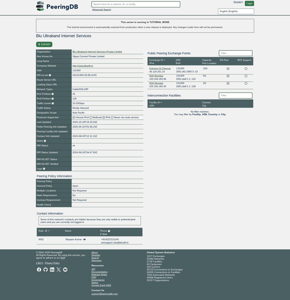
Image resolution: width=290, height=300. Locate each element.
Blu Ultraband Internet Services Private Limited (97, 51)
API (93, 269)
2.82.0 (39, 263)
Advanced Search (101, 9)
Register (237, 2)
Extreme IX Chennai (160, 68)
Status (94, 282)
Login (249, 3)
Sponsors (96, 260)
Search (95, 257)
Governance (98, 280)
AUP (63, 257)
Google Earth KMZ (101, 285)
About (94, 252)
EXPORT (44, 44)
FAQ (93, 277)
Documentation (99, 272)
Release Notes (99, 274)
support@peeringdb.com (104, 293)
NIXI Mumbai (156, 75)
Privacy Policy (52, 263)
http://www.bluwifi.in (82, 65)
